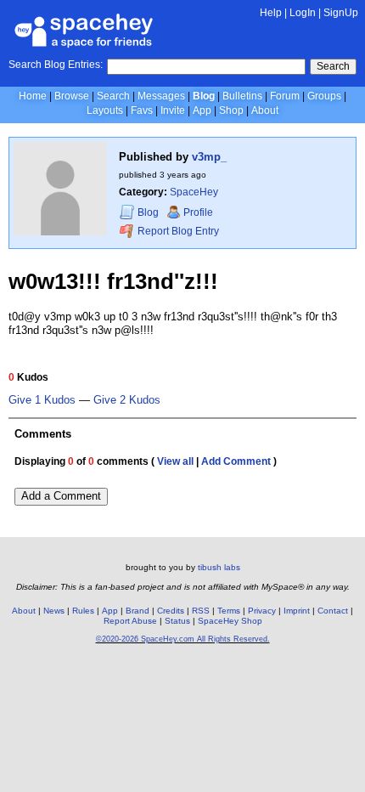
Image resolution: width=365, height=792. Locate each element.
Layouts (105, 110)
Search (333, 66)
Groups (324, 96)
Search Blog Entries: (55, 65)
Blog (204, 96)
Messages (161, 96)
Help (271, 13)
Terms (228, 610)
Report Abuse (130, 620)
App (202, 110)
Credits (170, 610)
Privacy (262, 610)
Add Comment (236, 461)
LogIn (302, 13)
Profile (198, 212)
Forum (285, 96)
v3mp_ (209, 156)
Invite (172, 110)
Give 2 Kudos (126, 400)
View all (175, 461)
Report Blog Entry (177, 231)
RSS (201, 610)
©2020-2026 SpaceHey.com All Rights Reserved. (183, 639)
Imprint (297, 610)
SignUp (340, 13)
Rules (83, 610)
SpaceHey (194, 192)
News (54, 610)
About (264, 110)
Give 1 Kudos (42, 400)
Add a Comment (61, 495)
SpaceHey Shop (230, 620)
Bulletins (242, 96)
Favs (142, 110)
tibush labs (219, 567)
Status (177, 620)
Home (33, 96)
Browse (71, 96)
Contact (332, 610)
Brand (137, 610)
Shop (231, 110)
